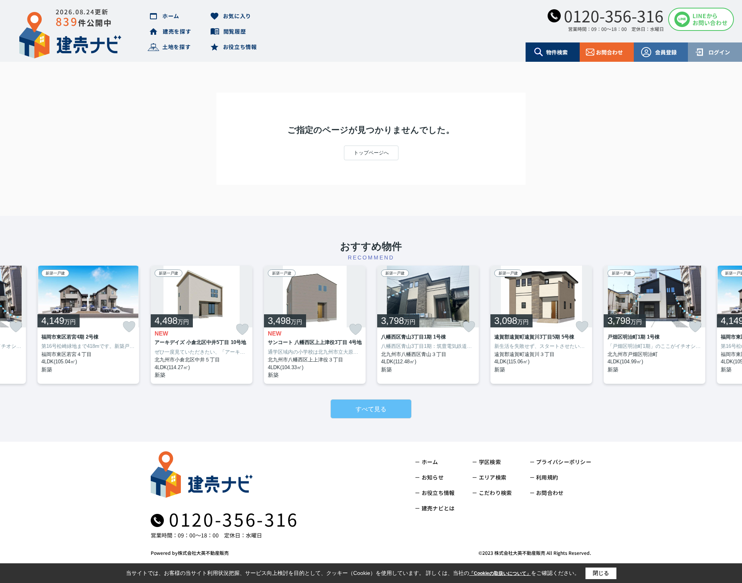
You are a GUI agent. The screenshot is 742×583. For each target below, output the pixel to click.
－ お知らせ (429, 477)
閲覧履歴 (234, 31)
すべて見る (371, 409)
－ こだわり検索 (492, 493)
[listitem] (201, 325)
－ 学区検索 (486, 462)
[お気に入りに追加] (16, 326)
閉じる (601, 573)
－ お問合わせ (546, 493)
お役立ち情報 (240, 47)
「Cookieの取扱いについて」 (500, 573)
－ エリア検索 (489, 477)
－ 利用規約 (543, 477)
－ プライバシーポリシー (560, 462)
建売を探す (177, 31)
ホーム (170, 16)
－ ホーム (426, 462)
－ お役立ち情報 (434, 493)
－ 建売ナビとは (434, 508)
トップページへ (371, 153)
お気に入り (237, 16)
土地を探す (176, 47)
